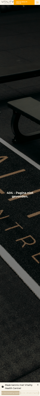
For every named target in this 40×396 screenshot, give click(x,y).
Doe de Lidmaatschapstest (29, 393)
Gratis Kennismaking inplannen (10, 393)
